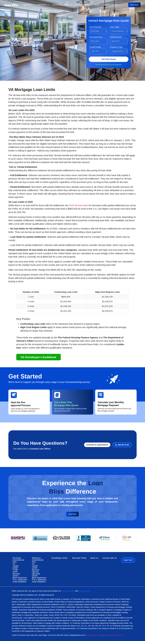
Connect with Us (109, 558)
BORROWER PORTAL (83, 5)
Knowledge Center (59, 558)
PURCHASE (27, 5)
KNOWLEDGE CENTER (61, 5)
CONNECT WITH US (111, 5)
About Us (94, 558)
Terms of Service (68, 591)
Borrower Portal (79, 558)
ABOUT (97, 5)
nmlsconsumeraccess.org (113, 635)
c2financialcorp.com (94, 635)
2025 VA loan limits (78, 205)
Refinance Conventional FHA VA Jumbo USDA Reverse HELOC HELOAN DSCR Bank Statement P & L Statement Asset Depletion (39, 570)
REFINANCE (42, 5)
